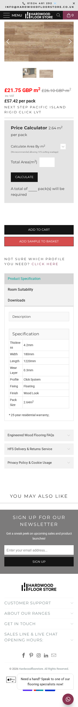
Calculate (24, 177)
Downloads (16, 300)
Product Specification (24, 279)
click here (45, 264)
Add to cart (39, 230)
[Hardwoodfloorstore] (39, 15)
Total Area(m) (24, 162)
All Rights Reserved (56, 668)
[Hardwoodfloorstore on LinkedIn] (46, 656)
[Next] (69, 42)
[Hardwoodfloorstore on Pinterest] (31, 656)
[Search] (59, 15)
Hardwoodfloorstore (31, 668)
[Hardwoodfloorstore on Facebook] (24, 656)
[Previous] (8, 42)
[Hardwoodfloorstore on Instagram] (39, 656)
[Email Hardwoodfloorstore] (54, 656)
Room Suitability (20, 289)
